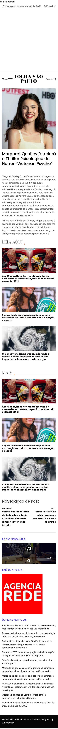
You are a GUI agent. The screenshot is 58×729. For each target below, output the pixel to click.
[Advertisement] (29, 40)
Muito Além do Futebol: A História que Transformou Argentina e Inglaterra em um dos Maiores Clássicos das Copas (28, 686)
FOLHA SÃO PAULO (28, 79)
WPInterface (8, 722)
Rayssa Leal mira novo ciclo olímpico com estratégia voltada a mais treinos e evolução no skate (28, 318)
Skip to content (7, 1)
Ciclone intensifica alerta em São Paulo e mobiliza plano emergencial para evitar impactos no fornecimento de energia (25, 356)
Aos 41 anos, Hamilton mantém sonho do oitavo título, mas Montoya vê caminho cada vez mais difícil (28, 279)
